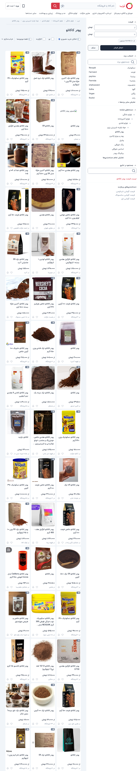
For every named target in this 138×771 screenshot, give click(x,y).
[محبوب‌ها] (62, 94)
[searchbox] (109, 62)
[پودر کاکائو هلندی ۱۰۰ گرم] (68, 155)
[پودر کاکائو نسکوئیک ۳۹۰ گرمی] (17, 470)
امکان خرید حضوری (69, 39)
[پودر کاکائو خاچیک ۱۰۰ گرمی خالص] (17, 333)
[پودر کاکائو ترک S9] (43, 740)
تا (134, 34)
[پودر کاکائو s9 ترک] (68, 470)
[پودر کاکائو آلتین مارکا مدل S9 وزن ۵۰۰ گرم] (43, 155)
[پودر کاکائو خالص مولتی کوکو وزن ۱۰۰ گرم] (68, 200)
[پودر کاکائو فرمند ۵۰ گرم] (17, 200)
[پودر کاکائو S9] (43, 111)
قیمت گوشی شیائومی (125, 191)
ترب (78, 21)
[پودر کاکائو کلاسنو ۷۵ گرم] (17, 651)
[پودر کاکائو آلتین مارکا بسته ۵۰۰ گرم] (17, 289)
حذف (93, 48)
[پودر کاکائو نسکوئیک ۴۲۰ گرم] (17, 63)
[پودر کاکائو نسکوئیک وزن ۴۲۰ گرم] (68, 422)
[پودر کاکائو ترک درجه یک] (43, 378)
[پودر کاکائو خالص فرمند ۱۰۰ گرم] (43, 470)
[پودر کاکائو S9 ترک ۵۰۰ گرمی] (68, 559)
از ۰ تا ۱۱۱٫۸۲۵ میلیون (127, 41)
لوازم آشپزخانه (58, 21)
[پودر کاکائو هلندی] (43, 200)
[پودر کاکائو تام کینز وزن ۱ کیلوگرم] (17, 740)
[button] (12, 6)
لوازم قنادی (45, 21)
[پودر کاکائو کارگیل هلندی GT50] (68, 651)
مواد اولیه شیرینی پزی (31, 21)
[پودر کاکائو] (68, 111)
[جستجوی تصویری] (62, 6)
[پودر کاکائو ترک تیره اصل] (43, 63)
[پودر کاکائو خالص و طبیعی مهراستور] (17, 603)
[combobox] (88, 6)
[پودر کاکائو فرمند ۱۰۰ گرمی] (68, 289)
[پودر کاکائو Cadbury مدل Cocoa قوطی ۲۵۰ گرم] (17, 559)
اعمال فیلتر (118, 47)
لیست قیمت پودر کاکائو (126, 179)
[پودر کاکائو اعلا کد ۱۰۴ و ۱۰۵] (17, 155)
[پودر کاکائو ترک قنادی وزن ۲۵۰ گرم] (43, 333)
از (134, 27)
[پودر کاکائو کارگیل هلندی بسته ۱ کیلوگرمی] (68, 244)
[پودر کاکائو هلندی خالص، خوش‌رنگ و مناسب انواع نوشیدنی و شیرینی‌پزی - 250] (43, 422)
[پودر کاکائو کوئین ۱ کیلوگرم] (43, 244)
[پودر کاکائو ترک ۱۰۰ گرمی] (43, 695)
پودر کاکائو (15, 21)
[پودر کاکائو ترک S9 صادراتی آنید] (17, 244)
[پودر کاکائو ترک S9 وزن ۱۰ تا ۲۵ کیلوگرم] (17, 514)
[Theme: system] (23, 6)
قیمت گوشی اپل (128, 199)
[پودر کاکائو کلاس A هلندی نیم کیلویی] (17, 378)
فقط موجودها (22, 39)
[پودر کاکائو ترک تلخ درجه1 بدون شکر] (17, 695)
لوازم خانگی (70, 21)
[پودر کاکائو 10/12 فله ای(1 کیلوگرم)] (43, 651)
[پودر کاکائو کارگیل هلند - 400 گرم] (43, 514)
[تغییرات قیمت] (58, 94)
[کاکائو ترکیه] (17, 422)
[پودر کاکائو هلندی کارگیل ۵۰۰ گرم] (17, 111)
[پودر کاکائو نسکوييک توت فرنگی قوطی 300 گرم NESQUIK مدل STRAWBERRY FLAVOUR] (43, 603)
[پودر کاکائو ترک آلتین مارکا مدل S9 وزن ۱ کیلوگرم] (68, 63)
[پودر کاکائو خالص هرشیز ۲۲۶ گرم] (43, 289)
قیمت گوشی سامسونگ (125, 195)
